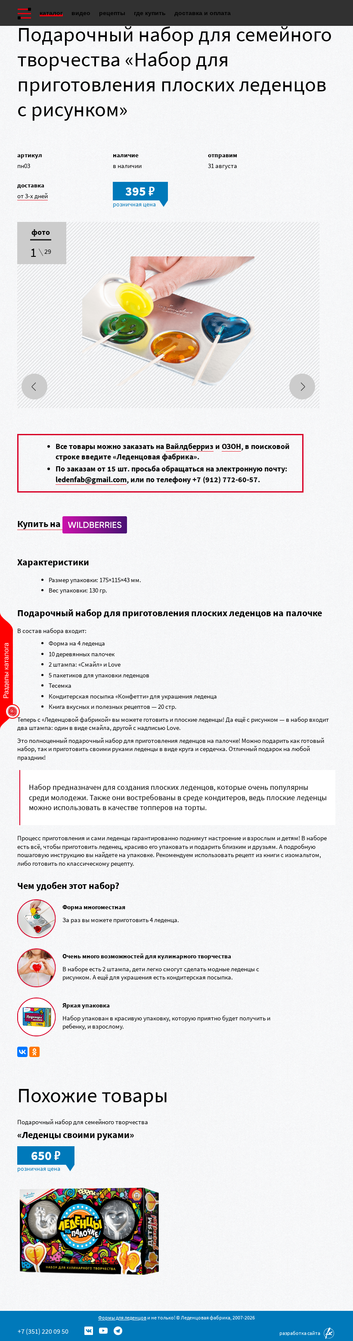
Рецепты (112, 12)
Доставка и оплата (202, 12)
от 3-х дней (32, 196)
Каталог (51, 12)
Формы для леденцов (122, 1317)
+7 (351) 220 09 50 (43, 1331)
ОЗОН (231, 446)
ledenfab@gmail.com (91, 479)
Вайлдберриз (190, 446)
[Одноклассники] (34, 1052)
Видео (80, 12)
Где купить (150, 12)
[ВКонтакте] (22, 1052)
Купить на (39, 524)
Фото (40, 232)
